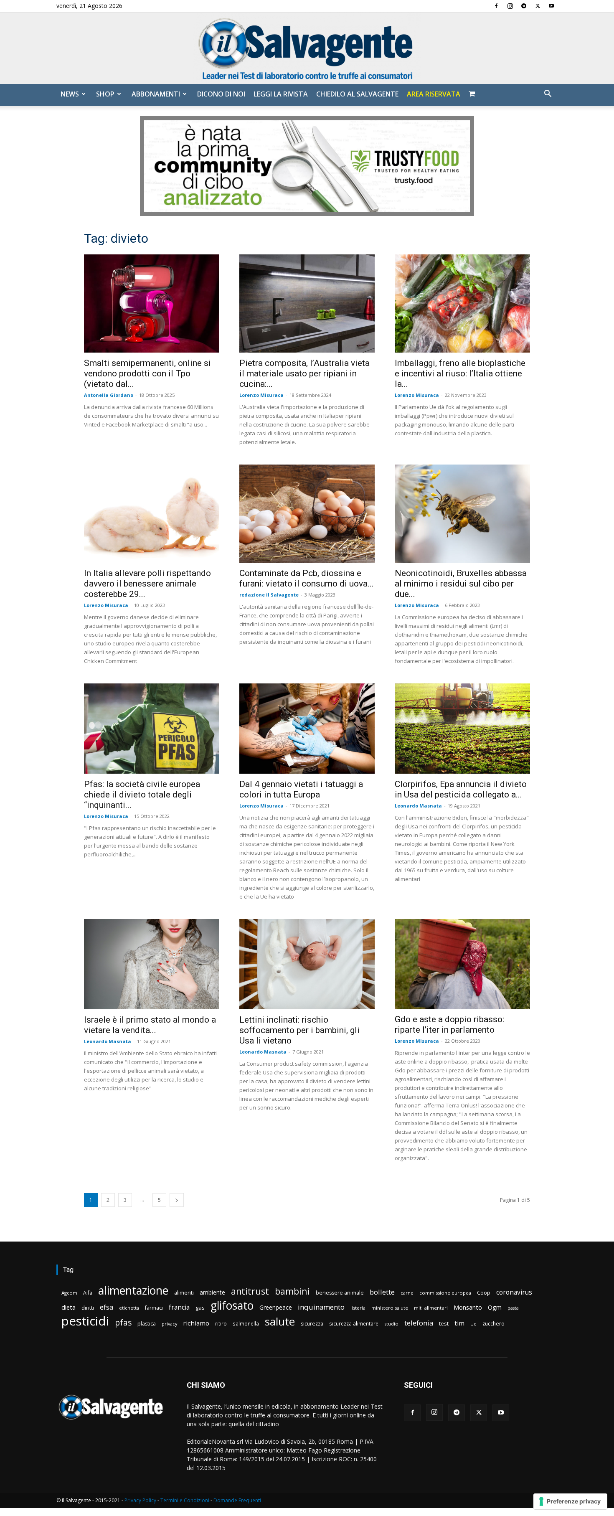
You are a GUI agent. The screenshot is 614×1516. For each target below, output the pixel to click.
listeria (357, 1308)
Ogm (495, 1307)
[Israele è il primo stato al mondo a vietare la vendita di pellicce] (151, 964)
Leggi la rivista (281, 94)
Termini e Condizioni (184, 1500)
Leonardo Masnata (418, 805)
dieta (68, 1307)
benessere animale (340, 1292)
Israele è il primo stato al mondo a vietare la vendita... (150, 1025)
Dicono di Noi (221, 94)
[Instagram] (510, 6)
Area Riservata (433, 94)
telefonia (418, 1322)
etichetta (129, 1308)
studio (391, 1323)
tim (459, 1323)
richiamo (196, 1323)
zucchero (493, 1323)
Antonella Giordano (108, 395)
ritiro (221, 1323)
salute (280, 1321)
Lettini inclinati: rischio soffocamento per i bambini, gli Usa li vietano (299, 1030)
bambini (292, 1291)
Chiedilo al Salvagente (357, 94)
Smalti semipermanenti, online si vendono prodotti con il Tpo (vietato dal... (147, 373)
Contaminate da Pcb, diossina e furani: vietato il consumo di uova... (306, 578)
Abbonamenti (156, 94)
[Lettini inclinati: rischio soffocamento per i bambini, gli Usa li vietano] (307, 964)
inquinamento (321, 1307)
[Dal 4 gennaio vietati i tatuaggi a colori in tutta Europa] (307, 728)
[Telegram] (524, 6)
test (444, 1323)
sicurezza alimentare (353, 1323)
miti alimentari (431, 1308)
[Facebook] (496, 6)
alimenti (184, 1292)
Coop (483, 1292)
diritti (87, 1307)
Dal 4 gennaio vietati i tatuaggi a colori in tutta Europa (301, 789)
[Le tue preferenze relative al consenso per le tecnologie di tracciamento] (570, 1501)
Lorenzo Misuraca (261, 395)
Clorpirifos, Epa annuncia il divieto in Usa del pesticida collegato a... (461, 789)
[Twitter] (537, 6)
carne (407, 1293)
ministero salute (389, 1308)
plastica (146, 1323)
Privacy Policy (140, 1500)
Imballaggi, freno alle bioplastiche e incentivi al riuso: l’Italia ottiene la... (460, 373)
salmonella (246, 1323)
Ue (473, 1323)
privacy (169, 1323)
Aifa (87, 1292)
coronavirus (514, 1292)
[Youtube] (551, 6)
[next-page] (177, 1200)
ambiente (212, 1292)
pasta (513, 1308)
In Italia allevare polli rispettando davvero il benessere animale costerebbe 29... (147, 583)
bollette (382, 1291)
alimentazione (133, 1290)
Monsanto (468, 1307)
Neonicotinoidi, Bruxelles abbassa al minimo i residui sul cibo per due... (461, 583)
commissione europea (445, 1293)
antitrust (250, 1291)
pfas (123, 1322)
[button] (548, 95)
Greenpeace (275, 1307)
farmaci (154, 1307)
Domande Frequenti (237, 1500)
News (70, 94)
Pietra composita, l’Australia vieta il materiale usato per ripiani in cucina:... (304, 373)
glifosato (232, 1305)
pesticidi (85, 1321)
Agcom (69, 1293)
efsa (106, 1307)
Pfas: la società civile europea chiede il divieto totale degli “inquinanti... (142, 794)
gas (200, 1307)
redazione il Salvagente (269, 595)
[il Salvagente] (307, 48)
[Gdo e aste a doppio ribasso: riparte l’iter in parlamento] (462, 964)
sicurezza (312, 1323)
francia (179, 1307)
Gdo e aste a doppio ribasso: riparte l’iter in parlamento (449, 1024)
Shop (105, 94)
